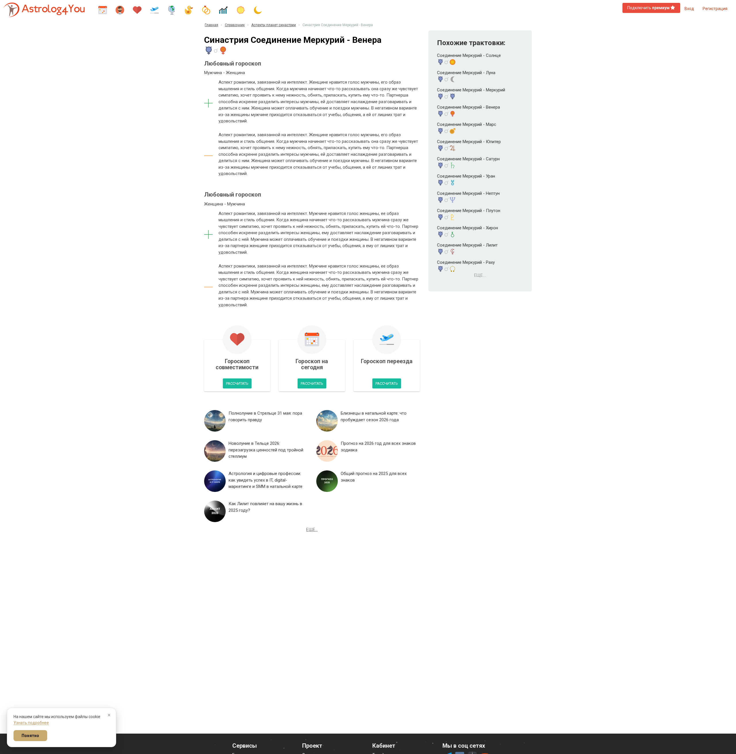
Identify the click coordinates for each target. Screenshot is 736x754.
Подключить (648, 7)
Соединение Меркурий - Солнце (469, 55)
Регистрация (715, 8)
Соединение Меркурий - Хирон (467, 227)
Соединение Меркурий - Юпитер (469, 141)
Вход (689, 8)
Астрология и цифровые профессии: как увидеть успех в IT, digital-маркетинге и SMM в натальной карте (265, 480)
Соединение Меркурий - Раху (466, 262)
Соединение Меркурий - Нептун (468, 193)
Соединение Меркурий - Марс (466, 124)
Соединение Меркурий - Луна (466, 72)
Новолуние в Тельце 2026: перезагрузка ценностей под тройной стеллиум (266, 450)
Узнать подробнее (31, 722)
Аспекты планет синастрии (273, 25)
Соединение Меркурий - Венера (468, 107)
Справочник (235, 25)
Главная (211, 25)
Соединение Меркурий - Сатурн (468, 158)
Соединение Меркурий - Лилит (467, 245)
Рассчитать (237, 383)
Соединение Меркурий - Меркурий (471, 90)
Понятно (30, 735)
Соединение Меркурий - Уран (466, 176)
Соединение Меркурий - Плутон (468, 210)
